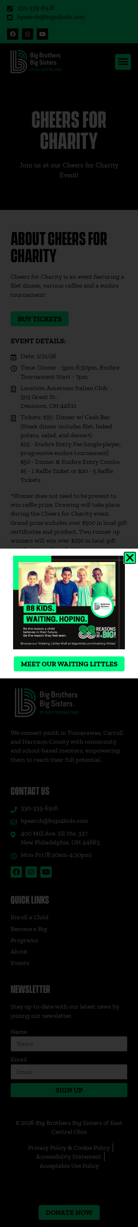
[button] (130, 558)
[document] (69, 613)
